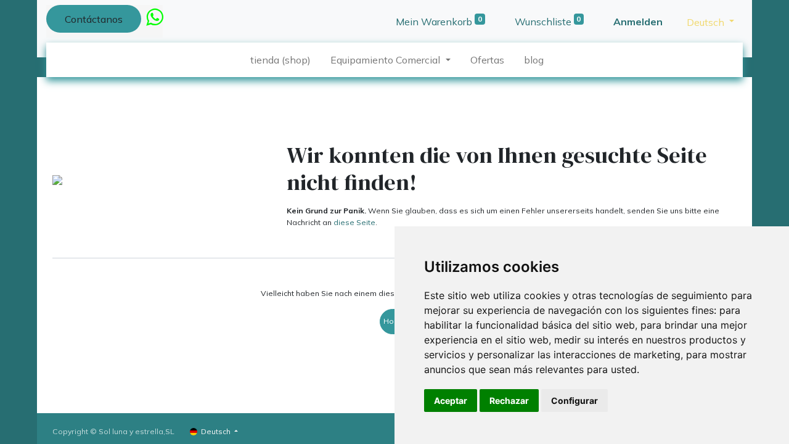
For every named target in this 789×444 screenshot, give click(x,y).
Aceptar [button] (450, 400)
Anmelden (638, 21)
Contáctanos (94, 19)
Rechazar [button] (509, 400)
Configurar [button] (574, 400)
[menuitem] (280, 60)
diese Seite (354, 222)
